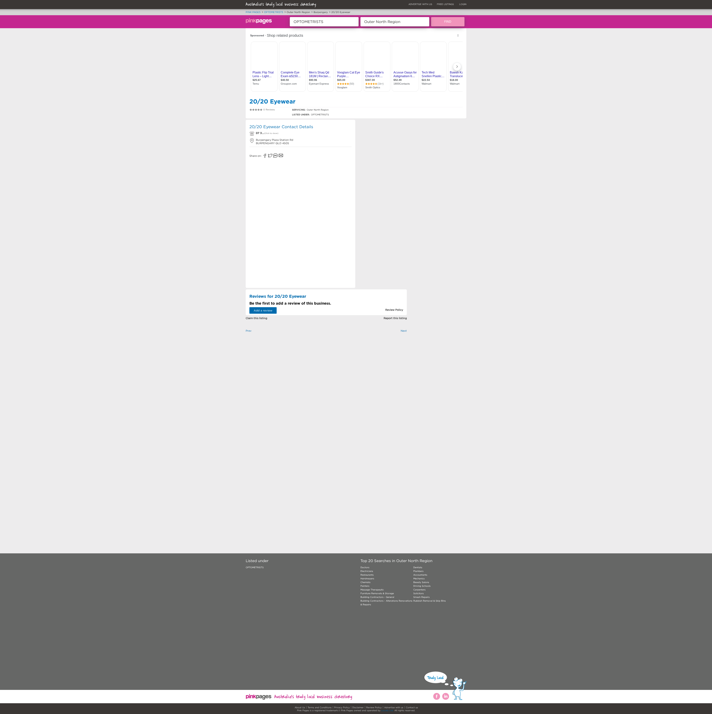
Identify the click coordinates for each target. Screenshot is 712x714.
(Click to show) (271, 133)
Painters (364, 586)
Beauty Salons (421, 582)
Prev (248, 330)
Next (404, 330)
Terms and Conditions (320, 707)
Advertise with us (393, 707)
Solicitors (418, 593)
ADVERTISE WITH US (420, 4)
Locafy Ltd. (387, 710)
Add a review (263, 310)
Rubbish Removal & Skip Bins (429, 601)
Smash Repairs (421, 597)
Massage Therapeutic (372, 589)
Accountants (420, 575)
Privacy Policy (342, 707)
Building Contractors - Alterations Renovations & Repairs (386, 603)
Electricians (366, 571)
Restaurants (367, 575)
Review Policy (374, 707)
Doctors (364, 567)
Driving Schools (422, 586)
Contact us (412, 707)
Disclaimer (358, 707)
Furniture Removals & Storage (377, 593)
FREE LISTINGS (445, 4)
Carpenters (419, 589)
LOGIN (462, 4)
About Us (300, 707)
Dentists (417, 567)
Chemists (365, 582)
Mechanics (419, 578)
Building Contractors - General (377, 597)
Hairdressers (367, 578)
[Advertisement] (382, 146)
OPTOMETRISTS (255, 567)
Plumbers (418, 571)
